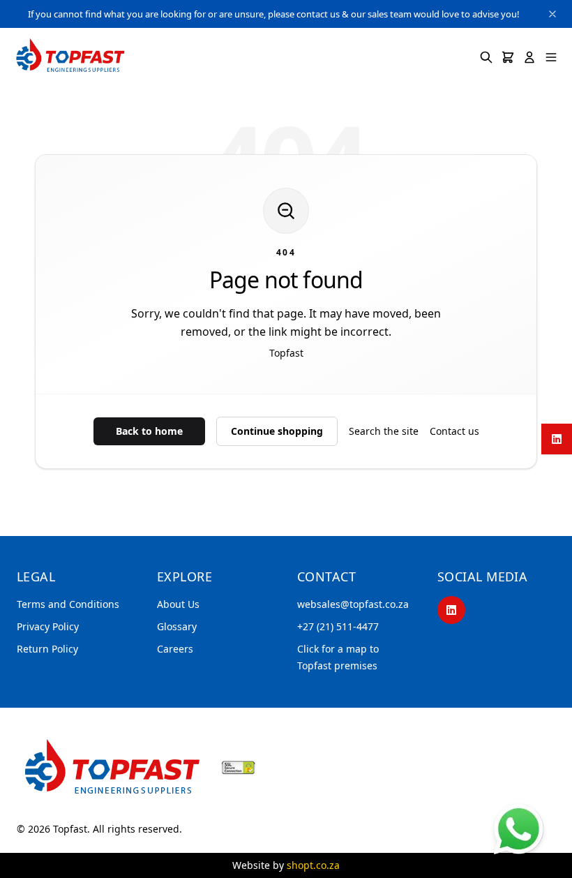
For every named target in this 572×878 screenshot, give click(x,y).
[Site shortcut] (519, 829)
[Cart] (508, 57)
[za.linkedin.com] (556, 439)
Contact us (454, 431)
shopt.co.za (313, 865)
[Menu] (551, 57)
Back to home (149, 431)
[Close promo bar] (552, 14)
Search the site (384, 431)
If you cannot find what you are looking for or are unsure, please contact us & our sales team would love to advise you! (274, 14)
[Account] (529, 57)
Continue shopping (277, 431)
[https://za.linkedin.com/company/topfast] (451, 610)
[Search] (486, 57)
